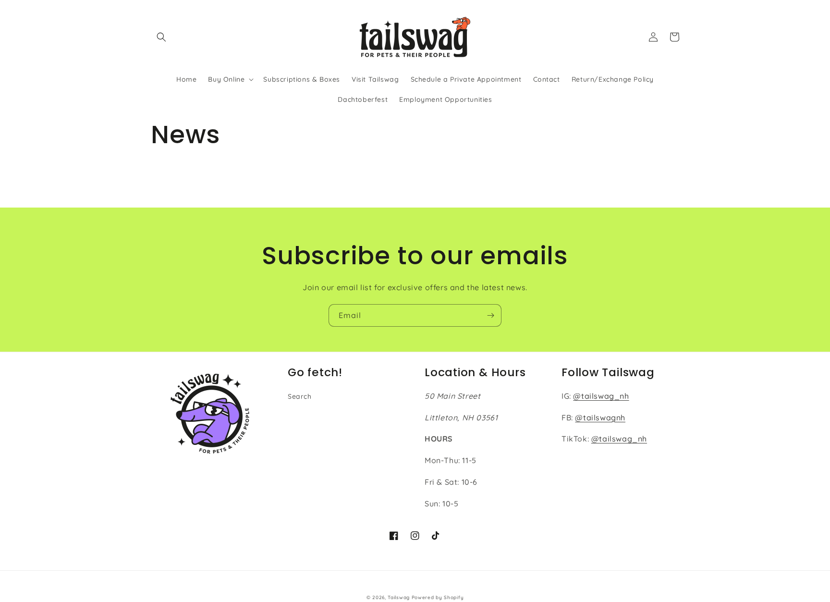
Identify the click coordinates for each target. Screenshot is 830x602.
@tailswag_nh (601, 396)
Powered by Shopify (438, 597)
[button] (161, 37)
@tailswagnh (600, 417)
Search (300, 396)
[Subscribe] (490, 315)
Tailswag (399, 597)
